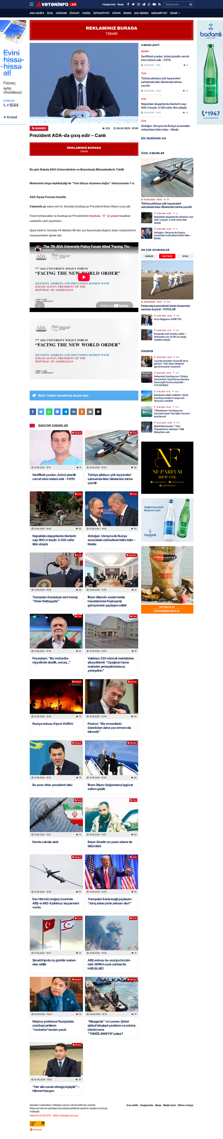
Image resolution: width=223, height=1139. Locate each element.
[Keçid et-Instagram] (138, 4)
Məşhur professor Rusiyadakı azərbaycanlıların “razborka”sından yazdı (53, 1025)
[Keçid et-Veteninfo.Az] (57, 4)
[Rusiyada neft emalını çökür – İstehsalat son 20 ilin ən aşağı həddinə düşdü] (146, 334)
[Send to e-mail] (90, 411)
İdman (127, 13)
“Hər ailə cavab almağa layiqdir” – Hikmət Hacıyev (55, 1089)
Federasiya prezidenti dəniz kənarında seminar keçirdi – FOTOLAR (165, 307)
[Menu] (33, 4)
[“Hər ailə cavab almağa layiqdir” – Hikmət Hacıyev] (56, 1062)
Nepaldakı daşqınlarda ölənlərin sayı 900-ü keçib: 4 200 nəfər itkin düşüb (54, 540)
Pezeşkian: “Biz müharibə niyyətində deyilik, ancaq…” (51, 660)
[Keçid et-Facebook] (128, 4)
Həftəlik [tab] (167, 256)
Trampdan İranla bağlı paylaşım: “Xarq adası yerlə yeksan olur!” (110, 901)
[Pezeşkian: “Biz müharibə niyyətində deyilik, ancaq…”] (56, 634)
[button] (98, 411)
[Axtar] (190, 4)
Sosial (86, 13)
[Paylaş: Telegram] (65, 411)
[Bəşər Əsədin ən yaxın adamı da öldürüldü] (111, 817)
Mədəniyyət (159, 13)
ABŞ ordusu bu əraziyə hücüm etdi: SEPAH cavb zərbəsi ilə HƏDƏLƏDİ (109, 964)
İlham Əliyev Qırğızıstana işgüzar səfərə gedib (110, 787)
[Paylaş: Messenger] (57, 411)
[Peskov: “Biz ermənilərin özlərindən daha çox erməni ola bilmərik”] (111, 699)
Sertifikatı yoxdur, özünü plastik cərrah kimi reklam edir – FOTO (54, 477)
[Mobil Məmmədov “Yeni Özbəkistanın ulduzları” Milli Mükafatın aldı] (146, 427)
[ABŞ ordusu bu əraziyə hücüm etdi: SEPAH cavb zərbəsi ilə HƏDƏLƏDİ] (111, 936)
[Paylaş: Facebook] (33, 411)
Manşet (78, 432)
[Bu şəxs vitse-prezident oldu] (56, 760)
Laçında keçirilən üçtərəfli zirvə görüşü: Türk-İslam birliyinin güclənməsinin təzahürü (171, 363)
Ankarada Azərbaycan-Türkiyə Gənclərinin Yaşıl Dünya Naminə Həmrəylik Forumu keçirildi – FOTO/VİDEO (171, 380)
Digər (174, 13)
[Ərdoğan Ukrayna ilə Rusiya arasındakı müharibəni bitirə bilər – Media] (111, 511)
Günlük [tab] (149, 256)
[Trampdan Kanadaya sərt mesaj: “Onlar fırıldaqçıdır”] (56, 573)
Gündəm (61, 13)
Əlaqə (158, 1105)
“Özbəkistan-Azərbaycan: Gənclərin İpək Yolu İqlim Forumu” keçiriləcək (172, 413)
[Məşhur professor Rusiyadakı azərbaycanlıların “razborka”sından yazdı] (56, 997)
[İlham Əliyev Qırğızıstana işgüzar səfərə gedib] (111, 760)
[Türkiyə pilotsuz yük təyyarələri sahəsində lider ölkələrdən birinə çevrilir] (111, 450)
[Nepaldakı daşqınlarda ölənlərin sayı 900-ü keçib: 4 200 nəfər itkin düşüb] (56, 511)
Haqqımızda (146, 1105)
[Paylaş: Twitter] (41, 411)
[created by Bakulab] (111, 1129)
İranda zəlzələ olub (45, 842)
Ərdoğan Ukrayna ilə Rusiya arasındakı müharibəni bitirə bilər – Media (111, 540)
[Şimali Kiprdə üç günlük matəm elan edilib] (56, 936)
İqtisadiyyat (102, 13)
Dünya (116, 13)
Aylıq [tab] (185, 256)
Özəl (50, 13)
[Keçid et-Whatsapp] (149, 4)
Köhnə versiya (185, 1105)
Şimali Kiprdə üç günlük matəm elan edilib (54, 962)
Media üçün (169, 1105)
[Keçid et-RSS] (159, 4)
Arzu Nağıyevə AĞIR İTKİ (167, 319)
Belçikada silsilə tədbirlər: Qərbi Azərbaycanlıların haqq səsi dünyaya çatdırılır (171, 397)
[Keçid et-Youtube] (154, 4)
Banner (40, 128)
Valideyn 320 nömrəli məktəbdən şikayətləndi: (111, 664)
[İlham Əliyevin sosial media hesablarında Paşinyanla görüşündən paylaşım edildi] (111, 573)
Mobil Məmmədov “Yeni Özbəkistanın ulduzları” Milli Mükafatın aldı (169, 429)
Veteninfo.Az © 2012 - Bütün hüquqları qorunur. (54, 1115)
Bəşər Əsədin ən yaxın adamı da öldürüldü (110, 844)
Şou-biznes (141, 13)
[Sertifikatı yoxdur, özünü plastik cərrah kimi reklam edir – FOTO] (56, 450)
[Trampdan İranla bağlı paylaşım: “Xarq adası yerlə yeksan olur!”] (111, 874)
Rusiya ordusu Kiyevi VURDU (52, 724)
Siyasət (75, 13)
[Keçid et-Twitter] (133, 4)
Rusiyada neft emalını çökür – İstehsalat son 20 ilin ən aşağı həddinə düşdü (170, 336)
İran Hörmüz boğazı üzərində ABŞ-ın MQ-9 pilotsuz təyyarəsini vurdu (55, 903)
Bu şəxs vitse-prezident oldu (52, 785)
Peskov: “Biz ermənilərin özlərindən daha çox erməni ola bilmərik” (109, 728)
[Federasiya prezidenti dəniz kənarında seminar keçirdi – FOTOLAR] (167, 279)
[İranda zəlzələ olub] (56, 817)
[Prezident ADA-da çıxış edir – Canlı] (84, 83)
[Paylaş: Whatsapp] (49, 411)
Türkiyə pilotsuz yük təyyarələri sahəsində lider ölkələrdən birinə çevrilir (110, 479)
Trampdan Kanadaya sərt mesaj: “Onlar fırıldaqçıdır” (55, 599)
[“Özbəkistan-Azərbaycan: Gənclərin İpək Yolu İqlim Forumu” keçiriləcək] (146, 411)
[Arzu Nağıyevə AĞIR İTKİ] (146, 320)
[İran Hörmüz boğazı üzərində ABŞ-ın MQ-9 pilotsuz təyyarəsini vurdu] (56, 874)
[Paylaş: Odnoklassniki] (82, 411)
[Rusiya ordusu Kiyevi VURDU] (56, 699)
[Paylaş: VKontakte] (73, 411)
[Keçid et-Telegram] (143, 4)
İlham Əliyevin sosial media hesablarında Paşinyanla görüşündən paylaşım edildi (107, 601)
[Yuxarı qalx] (213, 1129)
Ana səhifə (37, 13)
